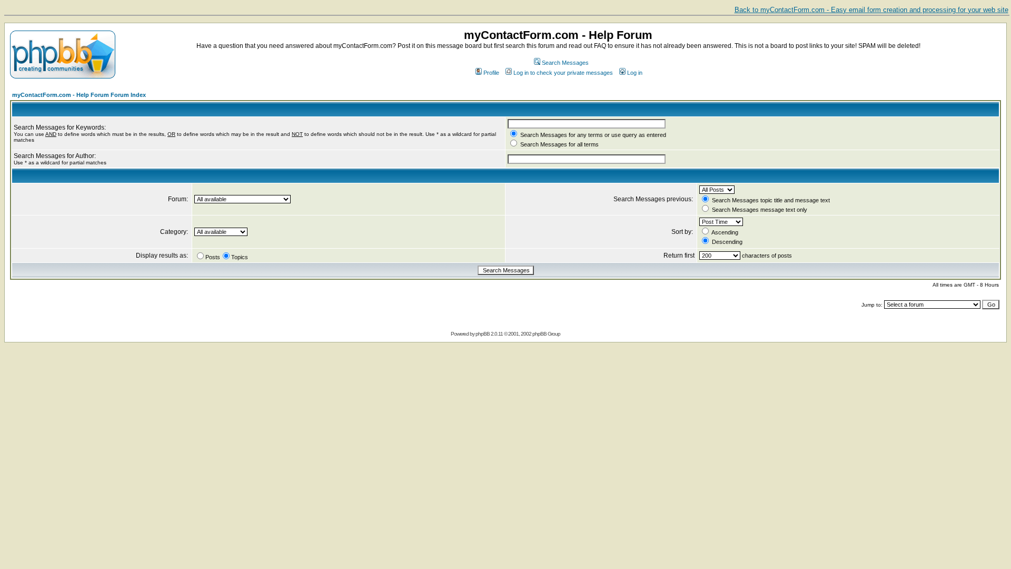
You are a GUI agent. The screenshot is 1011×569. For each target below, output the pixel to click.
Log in (634, 73)
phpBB (482, 334)
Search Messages (565, 63)
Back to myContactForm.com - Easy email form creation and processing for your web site (871, 10)
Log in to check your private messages (563, 73)
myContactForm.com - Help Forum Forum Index (79, 95)
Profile (491, 73)
